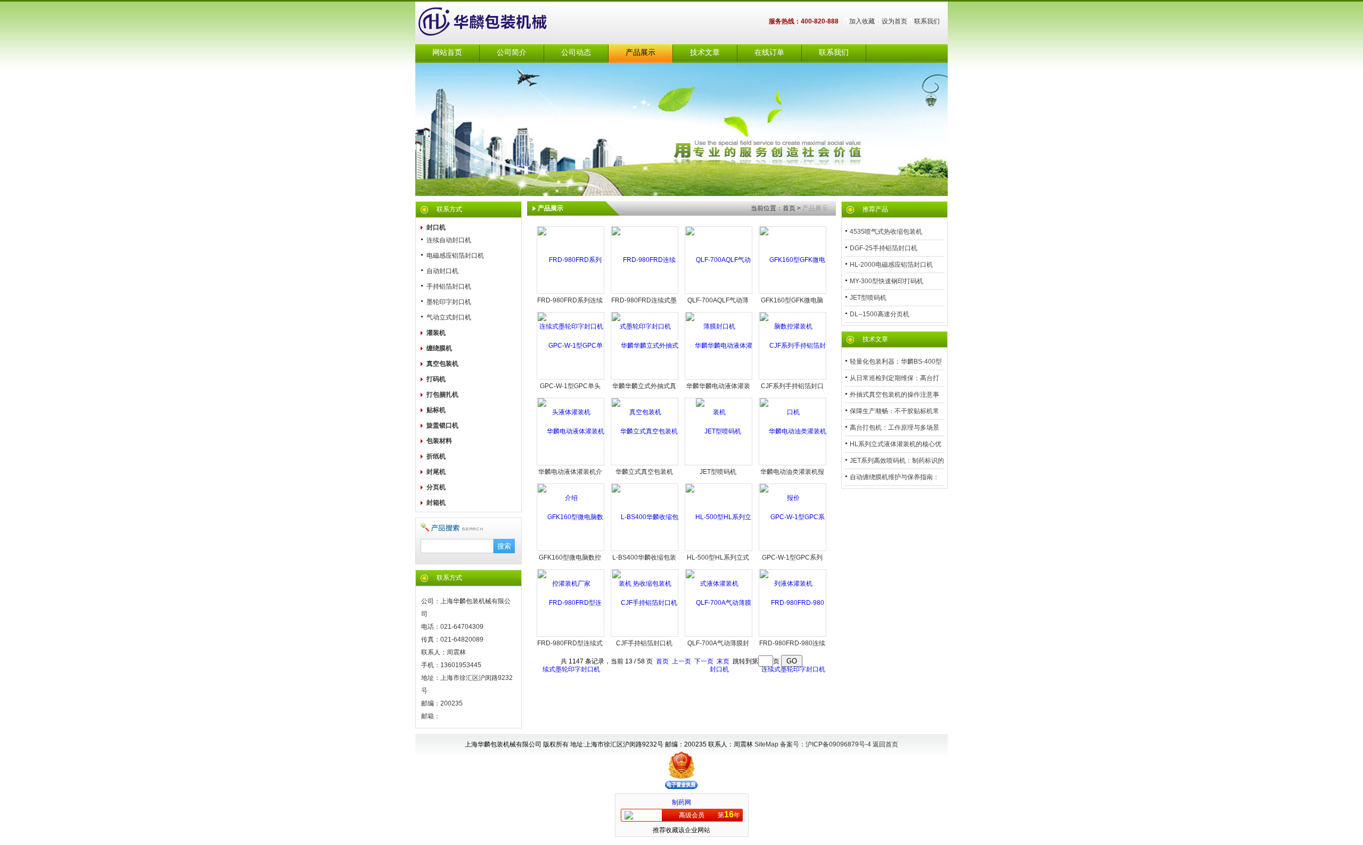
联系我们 (927, 21)
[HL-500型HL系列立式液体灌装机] (719, 550)
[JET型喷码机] (718, 431)
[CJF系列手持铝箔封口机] (793, 378)
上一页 (681, 661)
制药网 (681, 802)
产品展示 (640, 52)
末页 (723, 661)
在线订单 (769, 52)
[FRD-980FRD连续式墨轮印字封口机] (645, 293)
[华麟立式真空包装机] (644, 431)
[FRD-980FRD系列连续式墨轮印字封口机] (571, 293)
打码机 (436, 379)
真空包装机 (442, 363)
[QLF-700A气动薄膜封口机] (719, 635)
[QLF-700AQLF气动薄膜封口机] (719, 293)
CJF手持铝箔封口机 (644, 643)
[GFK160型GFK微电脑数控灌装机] (793, 293)
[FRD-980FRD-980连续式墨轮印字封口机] (793, 635)
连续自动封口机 (448, 240)
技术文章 (705, 52)
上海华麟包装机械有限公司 (495, 23)
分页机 (436, 487)
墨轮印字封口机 (448, 302)
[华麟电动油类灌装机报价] (793, 464)
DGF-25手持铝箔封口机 (883, 248)
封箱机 (436, 502)
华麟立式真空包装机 (644, 471)
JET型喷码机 (718, 471)
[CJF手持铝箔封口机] (645, 602)
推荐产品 (875, 209)
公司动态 (576, 52)
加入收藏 (862, 21)
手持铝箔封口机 (448, 286)
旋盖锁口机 (442, 425)
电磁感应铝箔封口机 (455, 255)
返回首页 (885, 744)
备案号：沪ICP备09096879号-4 (826, 744)
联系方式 (449, 209)
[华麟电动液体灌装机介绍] (571, 464)
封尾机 (436, 471)
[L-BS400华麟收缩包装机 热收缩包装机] (645, 550)
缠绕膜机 (439, 348)
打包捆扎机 (442, 394)
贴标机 (436, 410)
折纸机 (436, 456)
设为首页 (894, 21)
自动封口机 (442, 271)
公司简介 (512, 52)
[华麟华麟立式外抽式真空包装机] (645, 378)
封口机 (436, 227)
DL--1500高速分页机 (879, 314)
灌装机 (436, 333)
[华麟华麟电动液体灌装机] (719, 378)
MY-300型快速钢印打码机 (886, 281)
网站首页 (447, 52)
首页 (789, 208)
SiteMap (766, 744)
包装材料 (439, 441)
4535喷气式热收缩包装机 (886, 231)
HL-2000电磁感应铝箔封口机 (891, 264)
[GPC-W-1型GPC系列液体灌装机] (793, 550)
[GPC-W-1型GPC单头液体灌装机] (571, 378)
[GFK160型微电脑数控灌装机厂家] (571, 550)
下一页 (703, 661)
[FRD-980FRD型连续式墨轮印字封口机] (571, 635)
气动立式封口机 (448, 317)
